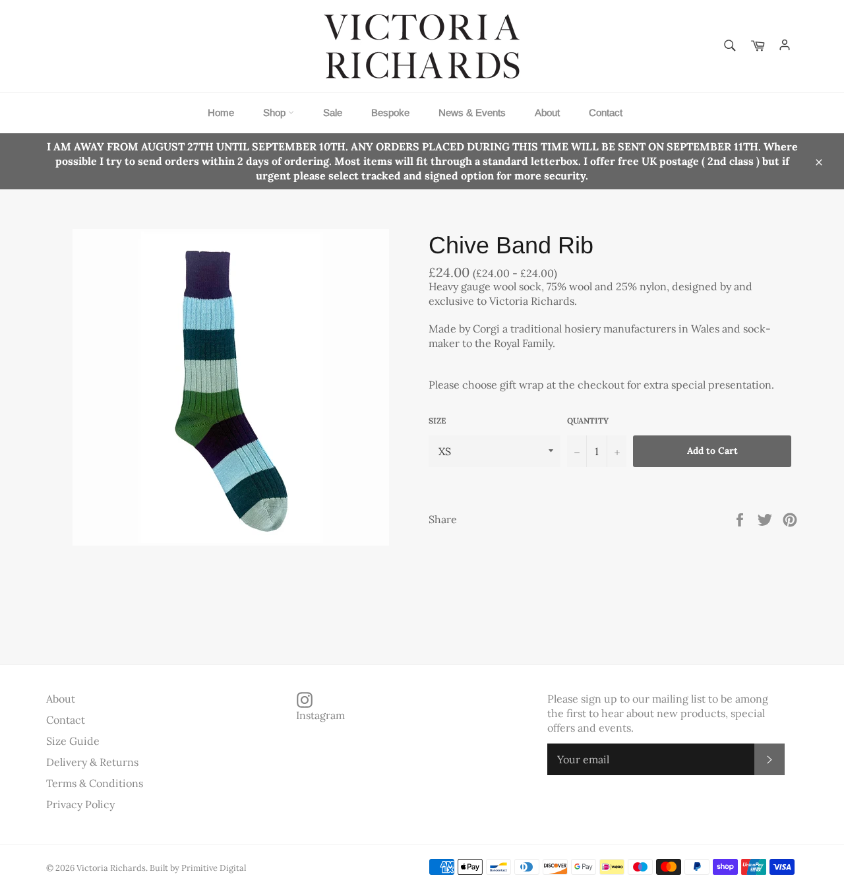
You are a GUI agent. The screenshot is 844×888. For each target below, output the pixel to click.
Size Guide (73, 740)
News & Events (472, 112)
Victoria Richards (111, 867)
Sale (332, 112)
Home (221, 112)
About (547, 112)
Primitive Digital (213, 867)
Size (437, 421)
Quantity (588, 421)
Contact (605, 112)
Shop (275, 112)
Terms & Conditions (94, 783)
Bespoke (390, 112)
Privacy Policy (80, 804)
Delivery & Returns (92, 762)
